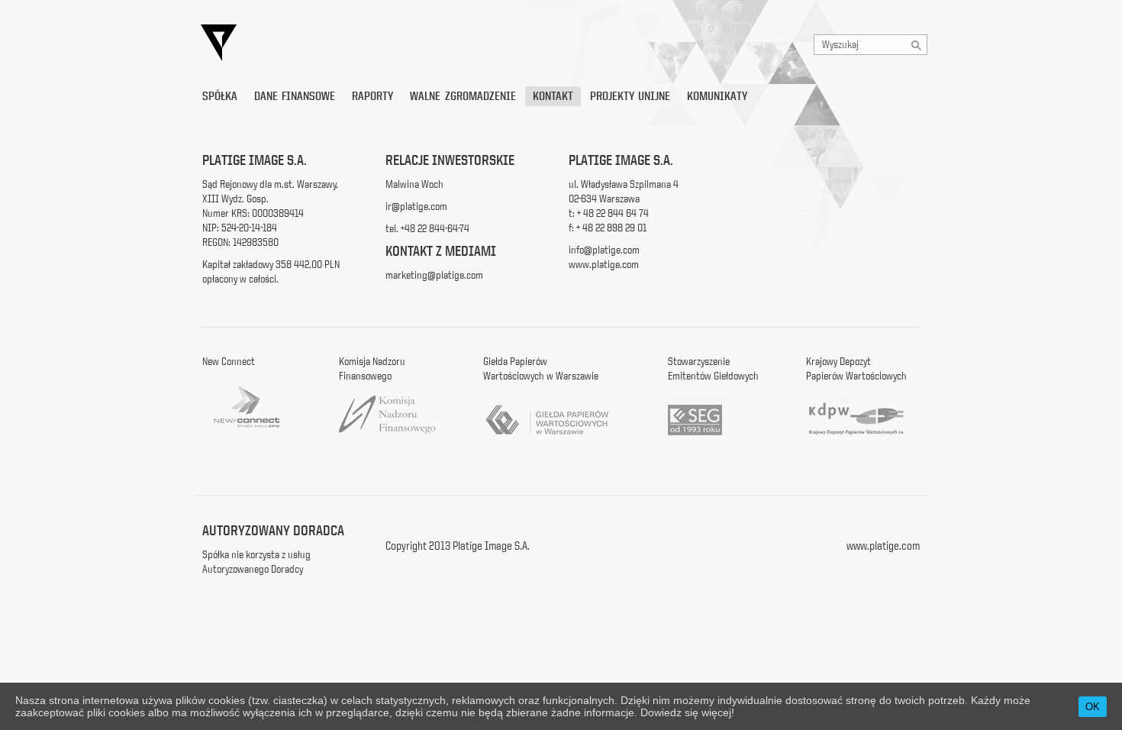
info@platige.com (604, 250)
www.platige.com (604, 264)
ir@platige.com (416, 206)
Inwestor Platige (359, 43)
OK (1092, 706)
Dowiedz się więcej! (687, 712)
